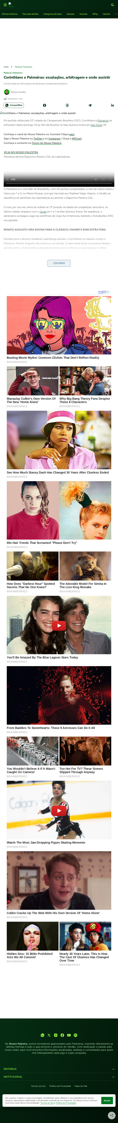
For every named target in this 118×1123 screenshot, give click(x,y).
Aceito (107, 1100)
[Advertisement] (59, 41)
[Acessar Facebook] (62, 1035)
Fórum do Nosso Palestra (46, 142)
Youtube (83, 14)
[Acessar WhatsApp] (42, 1035)
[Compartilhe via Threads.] (67, 105)
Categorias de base (52, 14)
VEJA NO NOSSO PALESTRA (21, 152)
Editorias (10, 1069)
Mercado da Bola (30, 14)
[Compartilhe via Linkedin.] (112, 105)
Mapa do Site (81, 1086)
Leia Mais (59, 263)
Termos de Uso (38, 1086)
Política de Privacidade (60, 1086)
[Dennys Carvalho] (7, 92)
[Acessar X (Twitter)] (49, 1035)
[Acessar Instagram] (56, 1035)
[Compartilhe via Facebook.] (44, 105)
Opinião (106, 14)
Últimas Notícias (10, 14)
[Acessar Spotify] (75, 1035)
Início (6, 66)
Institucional (13, 1077)
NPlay (95, 14)
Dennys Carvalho (18, 92)
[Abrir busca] (112, 5)
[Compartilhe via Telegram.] (90, 105)
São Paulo (96, 124)
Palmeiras (103, 120)
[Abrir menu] (5, 5)
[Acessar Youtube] (69, 1035)
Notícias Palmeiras (23, 66)
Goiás (43, 211)
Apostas (71, 14)
